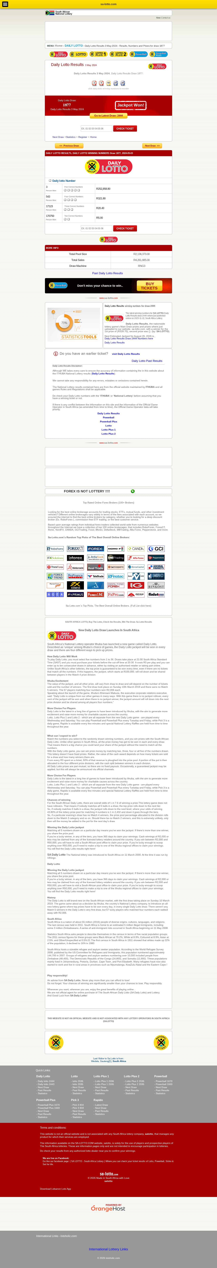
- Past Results (43, 1090)
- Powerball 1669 (163, 1084)
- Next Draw (42, 1087)
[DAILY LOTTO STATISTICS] (74, 325)
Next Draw (58, 137)
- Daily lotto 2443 (45, 1084)
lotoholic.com (68, 1236)
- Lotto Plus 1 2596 (104, 1081)
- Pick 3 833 (77, 1108)
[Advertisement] (108, 31)
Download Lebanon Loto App (55, 1188)
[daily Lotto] (108, 167)
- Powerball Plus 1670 (48, 1105)
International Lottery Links (108, 1249)
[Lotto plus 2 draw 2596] (118, 57)
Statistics (70, 137)
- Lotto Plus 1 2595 (104, 1084)
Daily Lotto (53, 864)
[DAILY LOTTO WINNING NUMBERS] (108, 85)
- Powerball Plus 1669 (48, 1108)
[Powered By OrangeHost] (108, 1212)
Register (82, 137)
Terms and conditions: (53, 1127)
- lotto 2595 (77, 1084)
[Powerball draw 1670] (138, 57)
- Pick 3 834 (77, 1105)
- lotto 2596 (77, 1081)
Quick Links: (43, 1070)
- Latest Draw (101, 1105)
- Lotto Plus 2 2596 (134, 1081)
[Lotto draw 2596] (78, 57)
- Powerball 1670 (163, 1081)
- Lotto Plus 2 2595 (134, 1084)
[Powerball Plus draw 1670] (158, 57)
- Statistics (41, 1093)
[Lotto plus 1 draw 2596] (98, 57)
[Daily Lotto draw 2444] (58, 57)
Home (93, 137)
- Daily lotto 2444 (45, 1081)
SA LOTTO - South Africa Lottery (87, 1161)
